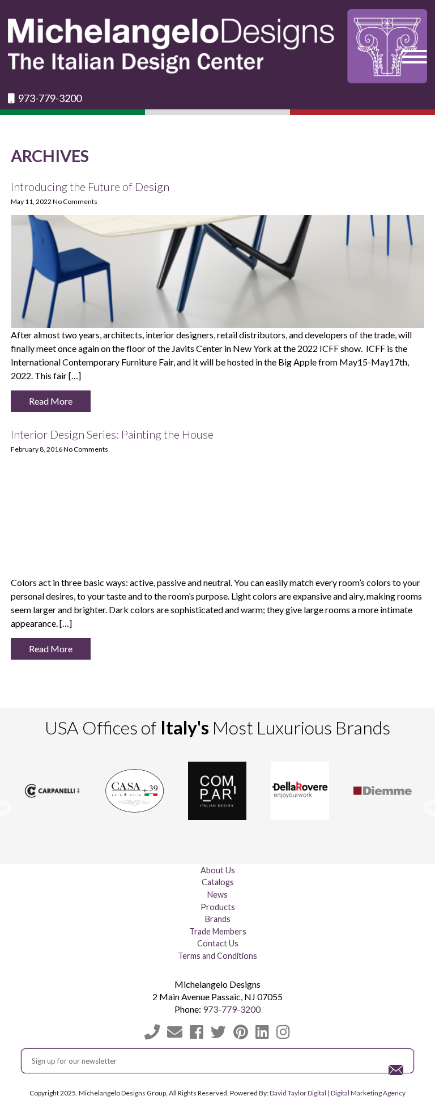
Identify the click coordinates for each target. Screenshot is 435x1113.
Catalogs (218, 882)
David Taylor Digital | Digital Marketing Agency (338, 1093)
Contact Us (217, 943)
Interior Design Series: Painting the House (112, 434)
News (217, 894)
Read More (50, 401)
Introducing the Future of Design (90, 186)
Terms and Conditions (217, 956)
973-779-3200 (49, 98)
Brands (218, 919)
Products (218, 907)
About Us (218, 870)
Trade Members (217, 931)
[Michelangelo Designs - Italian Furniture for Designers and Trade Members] (217, 46)
